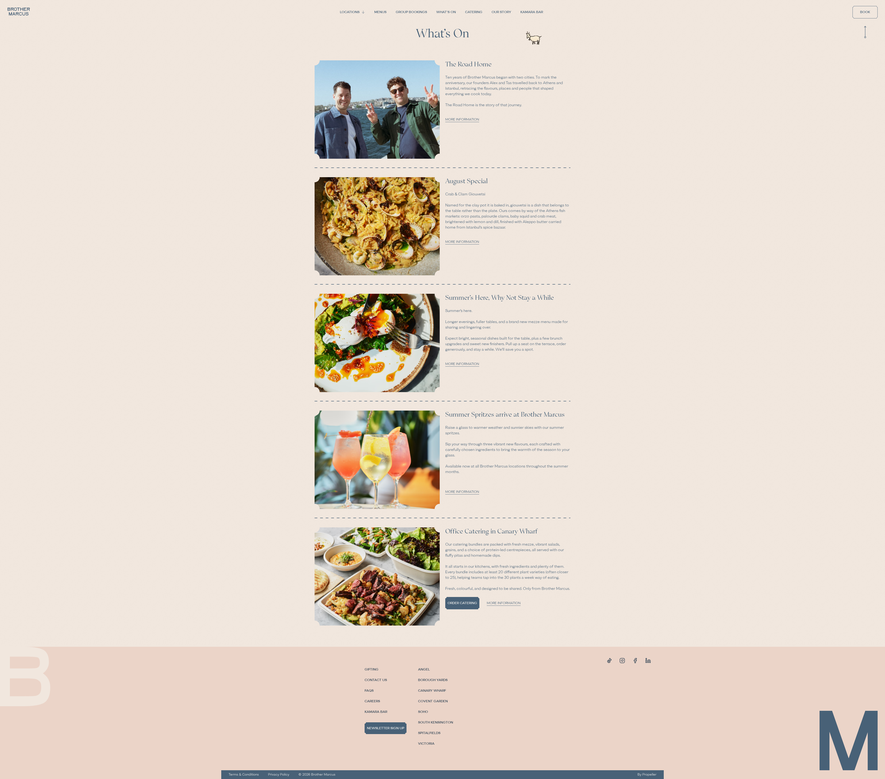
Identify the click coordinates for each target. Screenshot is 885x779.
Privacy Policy (278, 774)
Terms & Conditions (244, 774)
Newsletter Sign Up (385, 728)
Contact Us (376, 680)
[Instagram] (622, 660)
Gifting (371, 669)
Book (865, 12)
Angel (424, 669)
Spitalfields (429, 733)
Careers (372, 701)
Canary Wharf (432, 690)
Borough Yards (433, 680)
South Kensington (435, 722)
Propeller (649, 774)
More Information (462, 119)
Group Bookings (411, 12)
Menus (380, 12)
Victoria (426, 743)
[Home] (18, 12)
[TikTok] (609, 660)
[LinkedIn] (648, 660)
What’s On (446, 12)
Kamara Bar (531, 12)
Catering (473, 12)
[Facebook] (635, 660)
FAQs (369, 690)
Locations (350, 12)
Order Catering (462, 603)
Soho (423, 712)
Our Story (501, 12)
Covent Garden (433, 701)
